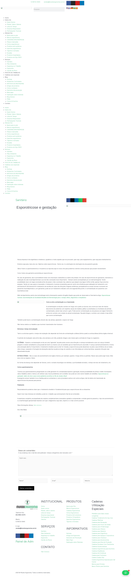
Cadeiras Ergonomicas (73, 510)
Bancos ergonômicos (13, 37)
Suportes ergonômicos (14, 48)
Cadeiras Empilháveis (98, 551)
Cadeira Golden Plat (98, 557)
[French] (70, 8)
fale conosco (37, 405)
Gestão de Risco (12, 70)
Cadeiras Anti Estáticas (99, 553)
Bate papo (10, 92)
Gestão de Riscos (46, 540)
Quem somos (45, 508)
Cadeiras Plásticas (97, 520)
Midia (8, 99)
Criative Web (55, 572)
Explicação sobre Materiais (74, 542)
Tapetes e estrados (13, 51)
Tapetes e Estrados (72, 521)
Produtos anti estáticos (14, 46)
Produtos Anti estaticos (73, 515)
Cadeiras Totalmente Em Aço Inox (102, 518)
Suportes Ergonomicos (73, 519)
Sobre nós (8, 20)
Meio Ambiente (11, 64)
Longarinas (95, 516)
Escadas (9, 53)
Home (7, 18)
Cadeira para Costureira (99, 555)
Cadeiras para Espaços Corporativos (103, 535)
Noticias (68, 533)
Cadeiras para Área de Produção (102, 542)
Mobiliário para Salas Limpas (100, 513)
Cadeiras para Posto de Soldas (101, 524)
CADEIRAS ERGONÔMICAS (15, 40)
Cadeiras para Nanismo (99, 531)
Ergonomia (10, 68)
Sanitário (9, 62)
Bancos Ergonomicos (72, 508)
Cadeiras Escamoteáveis (99, 546)
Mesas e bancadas (12, 42)
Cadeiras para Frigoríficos (99, 533)
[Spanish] (77, 8)
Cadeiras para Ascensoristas (100, 540)
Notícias (9, 79)
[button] (68, 200)
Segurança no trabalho (48, 535)
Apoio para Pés (71, 506)
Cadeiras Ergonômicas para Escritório (103, 549)
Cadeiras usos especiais (12, 75)
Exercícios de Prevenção (73, 538)
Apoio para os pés (12, 35)
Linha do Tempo (12, 26)
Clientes (43, 519)
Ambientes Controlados (14, 81)
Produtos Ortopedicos (73, 517)
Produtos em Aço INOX (14, 57)
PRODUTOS (8, 33)
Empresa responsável (47, 515)
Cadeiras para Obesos (98, 529)
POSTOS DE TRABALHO (12, 72)
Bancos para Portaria (98, 564)
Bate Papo (69, 540)
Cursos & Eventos (12, 101)
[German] (72, 8)
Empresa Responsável (13, 29)
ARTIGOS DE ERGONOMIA (15, 83)
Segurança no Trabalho (14, 66)
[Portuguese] (74, 8)
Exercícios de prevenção (14, 90)
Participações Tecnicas (14, 31)
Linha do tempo (46, 513)
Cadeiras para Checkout (99, 538)
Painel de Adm (25, 541)
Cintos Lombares (12, 88)
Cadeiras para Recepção (99, 522)
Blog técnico (11, 97)
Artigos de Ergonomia (73, 535)
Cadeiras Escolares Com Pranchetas (103, 544)
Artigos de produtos (13, 86)
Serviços (7, 59)
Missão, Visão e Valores (14, 24)
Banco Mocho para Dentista (100, 566)
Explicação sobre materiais (15, 94)
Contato (7, 103)
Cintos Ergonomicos (72, 513)
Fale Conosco (45, 552)
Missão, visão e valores (48, 510)
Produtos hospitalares (13, 55)
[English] (67, 8)
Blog (6, 77)
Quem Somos (11, 22)
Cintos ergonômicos (13, 44)
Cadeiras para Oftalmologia (100, 527)
